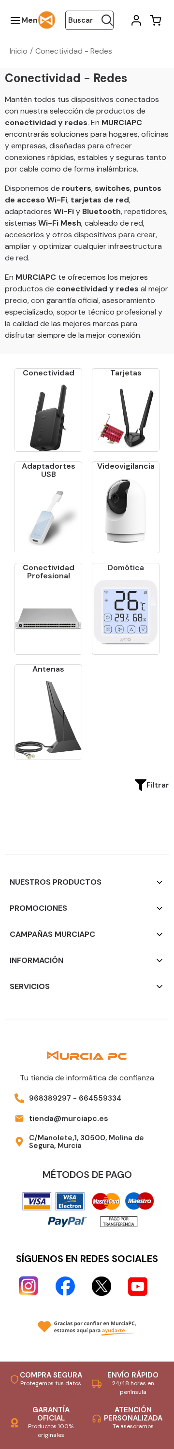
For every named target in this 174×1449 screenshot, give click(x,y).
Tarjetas (126, 373)
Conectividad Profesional (48, 571)
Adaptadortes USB (48, 470)
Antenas (48, 669)
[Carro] (155, 20)
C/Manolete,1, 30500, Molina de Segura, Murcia (86, 1142)
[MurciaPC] (47, 19)
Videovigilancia (126, 466)
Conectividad (48, 373)
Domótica (126, 567)
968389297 (50, 1098)
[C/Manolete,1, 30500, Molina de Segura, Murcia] (19, 1142)
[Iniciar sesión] (135, 20)
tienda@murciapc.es (68, 1118)
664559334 (100, 1098)
